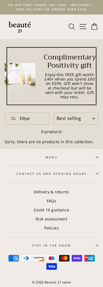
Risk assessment (51, 219)
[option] (51, 7)
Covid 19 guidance (51, 210)
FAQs (51, 200)
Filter (24, 119)
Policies (51, 228)
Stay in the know (51, 245)
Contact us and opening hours (51, 174)
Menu (51, 157)
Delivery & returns (51, 191)
